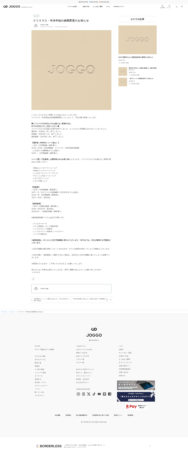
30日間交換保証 (125, 369)
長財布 (37, 366)
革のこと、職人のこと (84, 372)
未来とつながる (81, 353)
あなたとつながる (82, 356)
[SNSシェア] (33, 279)
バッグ (37, 389)
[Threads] (83, 394)
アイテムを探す (73, 6)
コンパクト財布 (40, 372)
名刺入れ (38, 379)
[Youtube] (99, 394)
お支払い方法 (123, 356)
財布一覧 (38, 363)
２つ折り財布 (39, 369)
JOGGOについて (119, 6)
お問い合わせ (123, 372)
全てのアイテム (40, 359)
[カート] (176, 6)
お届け (121, 349)
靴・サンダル (39, 392)
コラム (108, 6)
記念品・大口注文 (82, 379)
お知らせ (122, 375)
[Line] (104, 394)
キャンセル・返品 (125, 353)
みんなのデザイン (82, 382)
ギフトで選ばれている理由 (44, 349)
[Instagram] (78, 394)
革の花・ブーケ (40, 382)
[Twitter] (89, 394)
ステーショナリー (41, 386)
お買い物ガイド (124, 366)
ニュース (36, 16)
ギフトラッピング (125, 362)
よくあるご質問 (97, 6)
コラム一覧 (80, 359)
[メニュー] (182, 6)
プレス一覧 (80, 362)
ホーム (5, 312)
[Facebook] (109, 394)
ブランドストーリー (83, 376)
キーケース (39, 376)
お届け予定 (86, 6)
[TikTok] (94, 394)
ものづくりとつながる (84, 349)
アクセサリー (39, 395)
